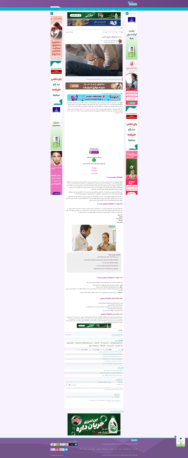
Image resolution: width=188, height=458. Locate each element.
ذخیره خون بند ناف (104, 343)
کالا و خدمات (61, 9)
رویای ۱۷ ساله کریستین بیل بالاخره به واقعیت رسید (112, 375)
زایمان (108, 9)
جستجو (120, 449)
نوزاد (103, 9)
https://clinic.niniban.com (114, 402)
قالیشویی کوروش (70, 343)
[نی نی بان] (132, 3)
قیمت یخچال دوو (119, 346)
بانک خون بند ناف (110, 346)
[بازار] (55, 444)
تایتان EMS (102, 346)
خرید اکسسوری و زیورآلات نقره (116, 343)
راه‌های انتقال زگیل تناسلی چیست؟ (110, 263)
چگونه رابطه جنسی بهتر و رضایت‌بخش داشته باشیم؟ (112, 354)
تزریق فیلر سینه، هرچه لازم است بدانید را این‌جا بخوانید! (106, 269)
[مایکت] (73, 444)
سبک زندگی (85, 9)
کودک (98, 9)
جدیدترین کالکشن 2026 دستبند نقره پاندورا (84, 343)
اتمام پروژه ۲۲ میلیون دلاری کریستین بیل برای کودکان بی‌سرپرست (110, 352)
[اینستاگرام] (55, 450)
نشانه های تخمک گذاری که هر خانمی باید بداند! (107, 266)
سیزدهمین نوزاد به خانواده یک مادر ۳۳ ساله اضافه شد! (111, 359)
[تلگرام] (63, 450)
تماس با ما (111, 449)
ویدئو (79, 9)
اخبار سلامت (72, 9)
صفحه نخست (134, 9)
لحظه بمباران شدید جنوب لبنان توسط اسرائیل (113, 370)
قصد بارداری (126, 9)
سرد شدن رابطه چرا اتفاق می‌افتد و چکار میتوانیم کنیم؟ (111, 356)
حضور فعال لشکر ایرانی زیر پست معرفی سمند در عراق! (111, 373)
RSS (81, 449)
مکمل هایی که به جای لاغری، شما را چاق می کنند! (112, 361)
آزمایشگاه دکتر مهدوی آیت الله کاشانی (87, 109)
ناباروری (119, 9)
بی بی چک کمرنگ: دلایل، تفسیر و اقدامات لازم (107, 257)
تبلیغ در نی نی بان (91, 449)
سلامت (92, 9)
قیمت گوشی (96, 343)
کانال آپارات (98, 449)
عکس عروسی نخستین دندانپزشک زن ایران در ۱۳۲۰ (112, 363)
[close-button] (175, 437)
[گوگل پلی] (64, 444)
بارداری (113, 9)
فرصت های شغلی (105, 449)
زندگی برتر (85, 449)
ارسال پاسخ (74, 385)
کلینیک (67, 9)
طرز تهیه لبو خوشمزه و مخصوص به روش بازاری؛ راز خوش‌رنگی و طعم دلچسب (101, 260)
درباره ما (116, 449)
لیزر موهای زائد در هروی (94, 346)
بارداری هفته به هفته (127, 449)
